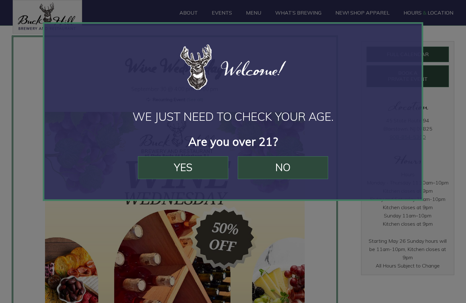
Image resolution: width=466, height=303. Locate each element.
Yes (183, 167)
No (283, 167)
